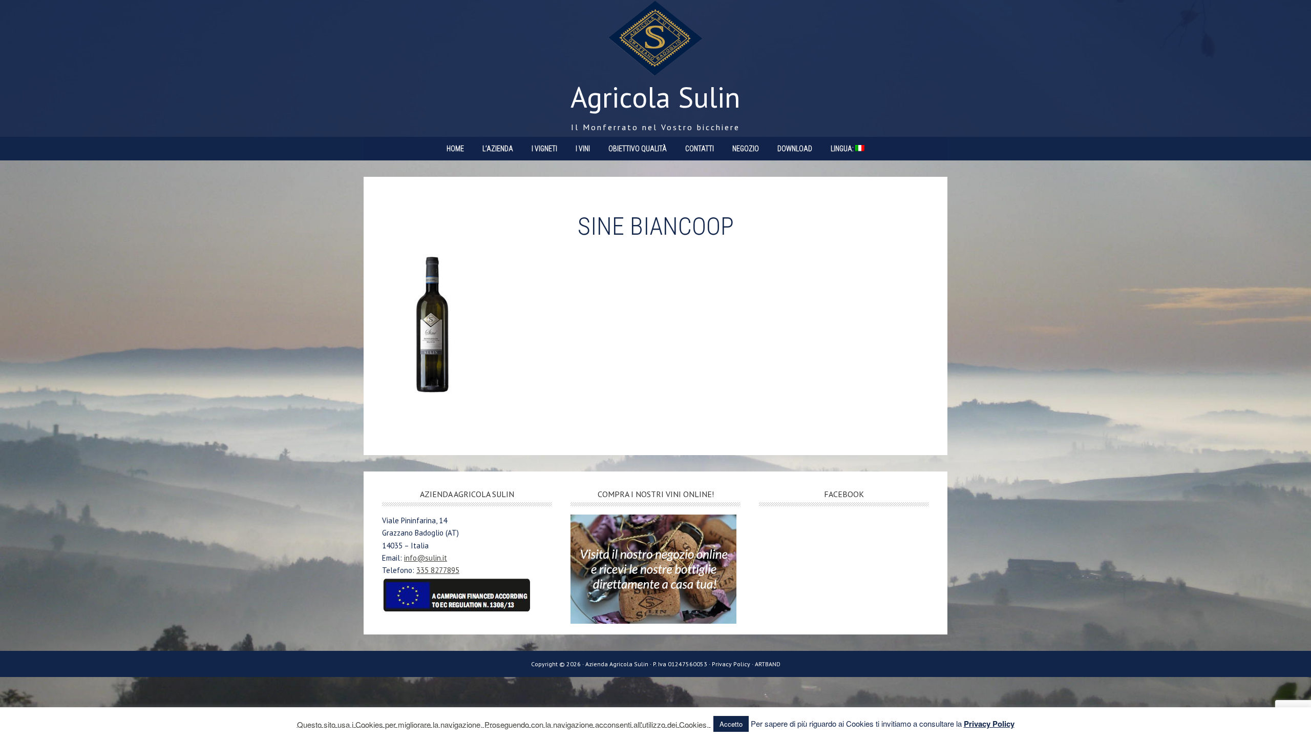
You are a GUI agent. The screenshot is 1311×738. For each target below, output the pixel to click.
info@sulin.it (425, 558)
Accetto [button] (731, 724)
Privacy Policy (989, 723)
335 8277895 (437, 570)
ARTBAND (767, 664)
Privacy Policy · (733, 664)
